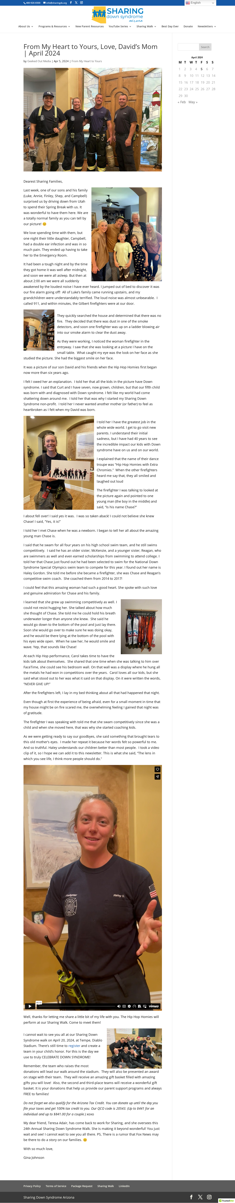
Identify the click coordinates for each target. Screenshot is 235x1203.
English (195, 2)
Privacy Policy (32, 1186)
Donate (188, 26)
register (74, 1045)
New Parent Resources (89, 26)
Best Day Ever (170, 26)
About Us (24, 26)
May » (193, 102)
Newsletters (205, 26)
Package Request (82, 1186)
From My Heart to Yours (87, 61)
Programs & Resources (53, 26)
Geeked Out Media (39, 61)
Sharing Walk (145, 26)
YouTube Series (118, 26)
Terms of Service (56, 1186)
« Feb (182, 102)
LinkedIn (124, 1186)
